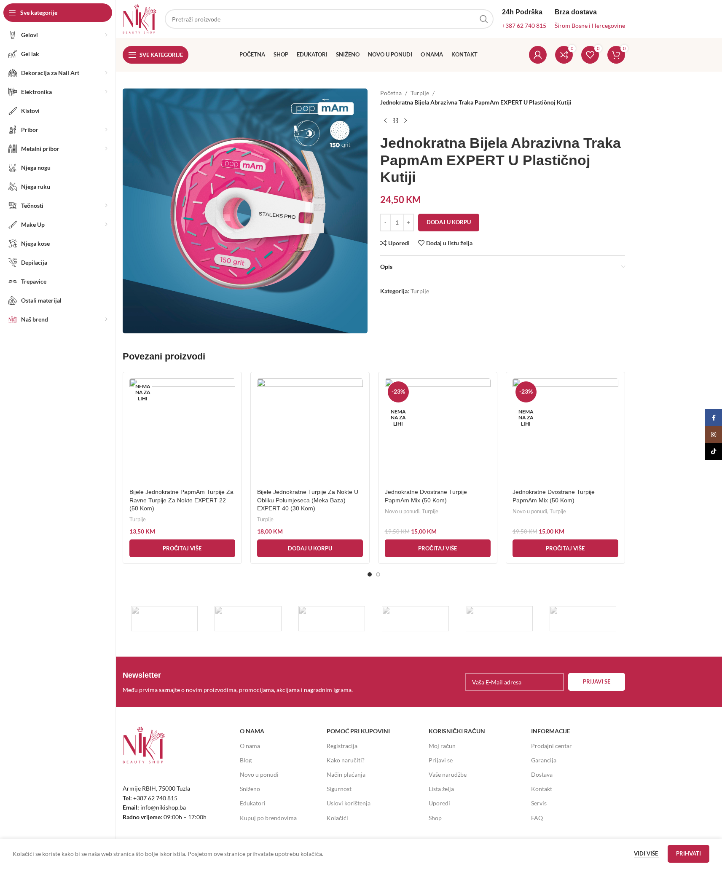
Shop (435, 817)
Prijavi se (441, 760)
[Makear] (583, 619)
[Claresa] (415, 619)
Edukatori (253, 803)
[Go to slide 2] (378, 574)
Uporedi (439, 803)
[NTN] (332, 619)
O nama (250, 745)
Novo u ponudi (402, 511)
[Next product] (405, 121)
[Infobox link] (246, 682)
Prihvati (688, 853)
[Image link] (144, 744)
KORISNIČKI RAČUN (457, 731)
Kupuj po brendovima (268, 817)
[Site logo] (139, 18)
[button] (310, 548)
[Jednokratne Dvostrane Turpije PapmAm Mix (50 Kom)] (438, 431)
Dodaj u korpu (449, 222)
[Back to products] (395, 121)
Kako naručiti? (346, 760)
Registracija (342, 745)
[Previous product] (385, 121)
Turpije (420, 93)
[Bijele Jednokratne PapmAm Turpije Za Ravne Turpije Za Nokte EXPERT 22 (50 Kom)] (182, 431)
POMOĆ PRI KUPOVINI (358, 731)
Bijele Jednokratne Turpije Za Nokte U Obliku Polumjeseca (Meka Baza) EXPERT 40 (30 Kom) (307, 500)
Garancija (543, 760)
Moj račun (442, 745)
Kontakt (541, 788)
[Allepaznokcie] (499, 619)
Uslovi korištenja (348, 803)
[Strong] (165, 619)
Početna (391, 93)
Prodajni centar (551, 745)
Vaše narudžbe (448, 774)
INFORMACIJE (550, 731)
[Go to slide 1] (370, 574)
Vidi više (646, 853)
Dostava (542, 774)
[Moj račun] (538, 54)
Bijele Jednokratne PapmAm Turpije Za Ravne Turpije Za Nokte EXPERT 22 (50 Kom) (181, 500)
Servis (539, 803)
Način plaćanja (346, 774)
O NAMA (252, 731)
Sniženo (250, 788)
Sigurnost (339, 788)
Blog (246, 760)
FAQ (537, 817)
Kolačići (337, 817)
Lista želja (441, 788)
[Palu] (248, 619)
